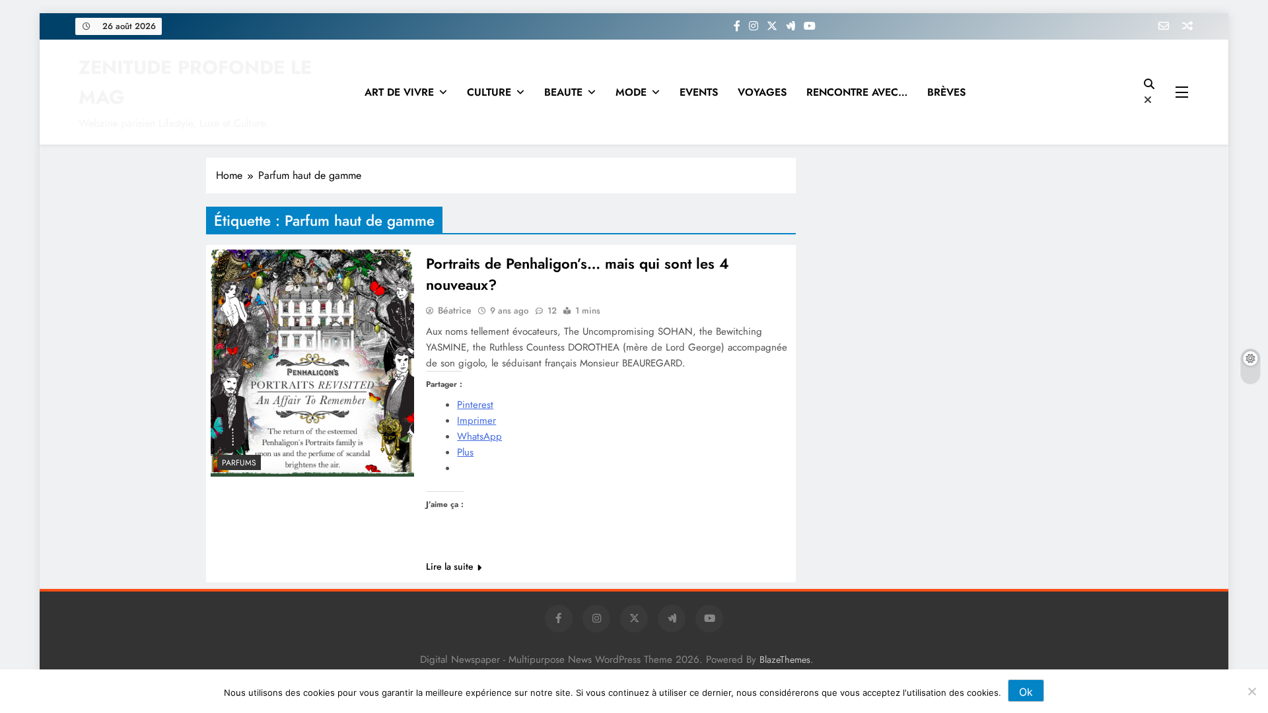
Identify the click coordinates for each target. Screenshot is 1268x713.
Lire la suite (450, 566)
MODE (631, 92)
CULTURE (489, 92)
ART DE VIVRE (399, 92)
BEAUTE (563, 92)
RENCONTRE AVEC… (856, 92)
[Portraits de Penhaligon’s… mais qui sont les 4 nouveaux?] (312, 363)
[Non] (1251, 691)
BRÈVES (946, 92)
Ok (1026, 691)
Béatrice (455, 310)
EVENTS (699, 92)
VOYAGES (762, 92)
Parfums (239, 463)
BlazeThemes (784, 659)
